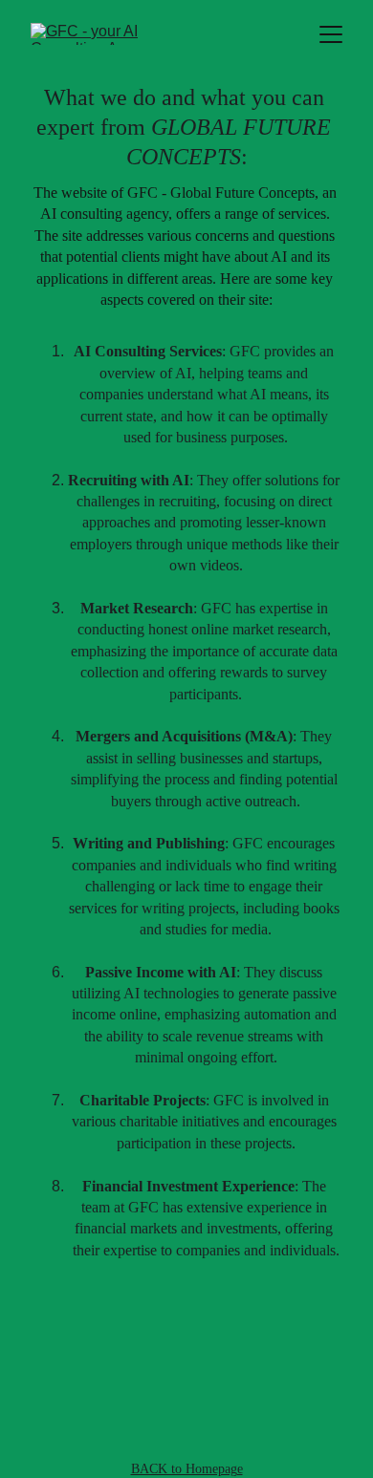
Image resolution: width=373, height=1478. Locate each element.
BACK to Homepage (187, 1469)
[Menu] (330, 34)
